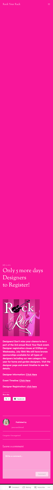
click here (32, 386)
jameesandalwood (18, 427)
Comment (42, 474)
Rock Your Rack (11, 4)
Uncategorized (16, 435)
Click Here (31, 374)
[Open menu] (48, 4)
